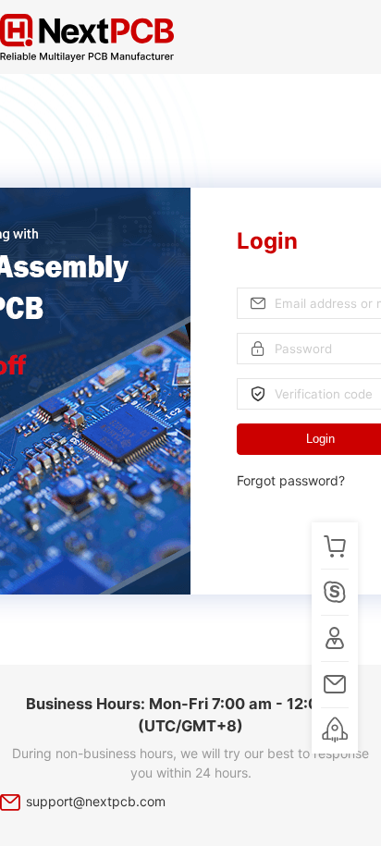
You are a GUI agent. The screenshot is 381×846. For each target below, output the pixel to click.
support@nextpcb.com (96, 801)
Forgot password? (291, 480)
